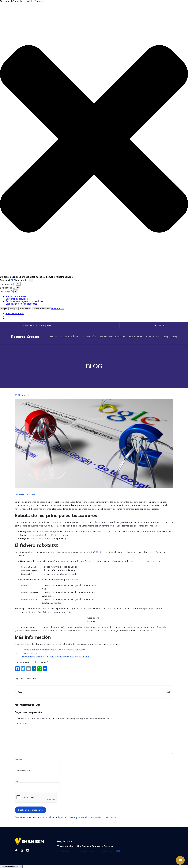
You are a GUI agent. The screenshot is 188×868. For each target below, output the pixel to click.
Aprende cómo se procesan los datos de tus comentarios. (87, 817)
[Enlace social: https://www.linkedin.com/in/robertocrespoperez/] (160, 325)
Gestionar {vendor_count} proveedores (24, 301)
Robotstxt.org (30, 653)
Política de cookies (15, 313)
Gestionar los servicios (17, 299)
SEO (33, 494)
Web (16, 781)
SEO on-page (32, 678)
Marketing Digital (23, 494)
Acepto (4, 309)
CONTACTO (152, 336)
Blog (165, 336)
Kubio (117, 850)
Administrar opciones (16, 296)
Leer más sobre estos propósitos (21, 304)
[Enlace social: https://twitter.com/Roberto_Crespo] (156, 325)
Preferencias (25, 309)
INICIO (53, 336)
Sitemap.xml (93, 551)
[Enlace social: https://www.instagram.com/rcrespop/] (164, 325)
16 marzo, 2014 (24, 395)
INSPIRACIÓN (89, 336)
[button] (94, 139)
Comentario (21, 724)
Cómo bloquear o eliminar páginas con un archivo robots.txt (54, 649)
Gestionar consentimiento (11, 867)
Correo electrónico (25, 771)
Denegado (13, 309)
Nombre (19, 760)
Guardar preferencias (41, 309)
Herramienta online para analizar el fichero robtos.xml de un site (55, 656)
